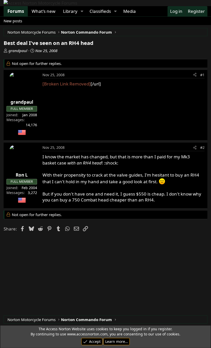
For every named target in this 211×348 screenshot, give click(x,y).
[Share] (194, 75)
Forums (15, 11)
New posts (13, 20)
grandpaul (17, 50)
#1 (202, 74)
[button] (82, 11)
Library (70, 11)
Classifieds (100, 11)
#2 (202, 147)
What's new (43, 11)
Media (129, 11)
